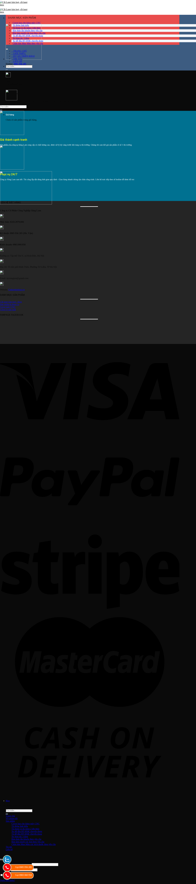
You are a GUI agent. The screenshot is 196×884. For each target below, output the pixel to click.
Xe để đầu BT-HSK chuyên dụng (28, 41)
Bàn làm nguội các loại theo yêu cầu (29, 33)
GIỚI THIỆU (19, 53)
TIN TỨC (17, 58)
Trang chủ (10, 816)
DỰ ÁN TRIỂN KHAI (24, 56)
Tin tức (9, 847)
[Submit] (7, 69)
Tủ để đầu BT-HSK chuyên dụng (28, 35)
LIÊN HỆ (17, 61)
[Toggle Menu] (7, 49)
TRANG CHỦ (20, 51)
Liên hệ (9, 849)
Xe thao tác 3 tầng (21, 38)
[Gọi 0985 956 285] (7, 867)
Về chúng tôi (12, 818)
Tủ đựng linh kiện (21, 25)
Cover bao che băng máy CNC (27, 23)
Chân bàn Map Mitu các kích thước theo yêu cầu (33, 844)
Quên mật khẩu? (7, 880)
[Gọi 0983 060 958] (7, 875)
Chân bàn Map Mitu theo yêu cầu (28, 43)
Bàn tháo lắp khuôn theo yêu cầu (27, 30)
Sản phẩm (10, 821)
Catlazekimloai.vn (16, 289)
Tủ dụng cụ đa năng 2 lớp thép (26, 28)
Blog (8, 801)
